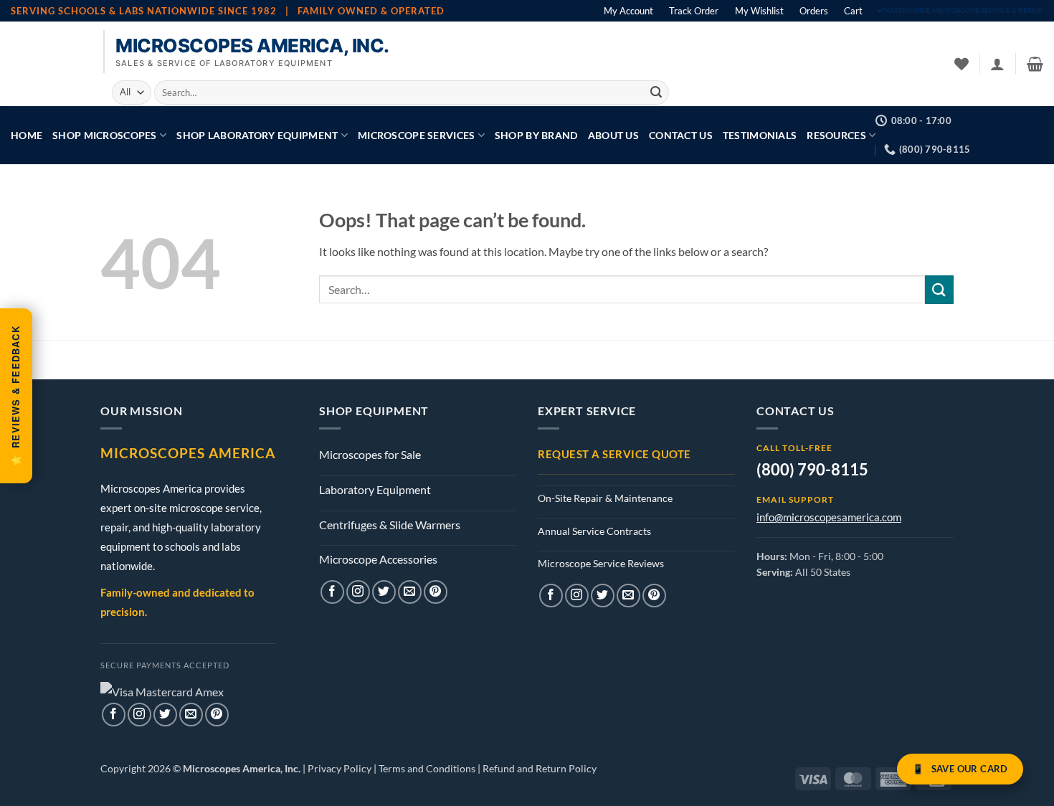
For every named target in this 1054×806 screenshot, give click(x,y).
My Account (628, 10)
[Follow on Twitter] (165, 714)
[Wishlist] (961, 64)
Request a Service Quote (614, 453)
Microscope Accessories (378, 559)
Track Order (693, 10)
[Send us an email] (191, 714)
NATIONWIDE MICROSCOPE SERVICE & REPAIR (963, 10)
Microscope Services (416, 135)
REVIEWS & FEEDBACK (15, 396)
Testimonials (760, 135)
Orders (813, 10)
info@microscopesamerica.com (828, 517)
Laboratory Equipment (375, 489)
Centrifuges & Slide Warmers (389, 524)
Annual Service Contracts (594, 531)
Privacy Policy (339, 768)
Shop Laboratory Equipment (257, 135)
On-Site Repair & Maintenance (605, 498)
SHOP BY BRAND (536, 135)
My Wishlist (759, 10)
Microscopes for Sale (370, 454)
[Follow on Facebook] (113, 714)
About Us (613, 135)
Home (26, 135)
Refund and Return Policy (540, 768)
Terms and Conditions (427, 768)
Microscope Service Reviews (601, 563)
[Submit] (656, 92)
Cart (853, 10)
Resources (836, 135)
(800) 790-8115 (812, 469)
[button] (997, 64)
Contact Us (681, 135)
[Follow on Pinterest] (217, 714)
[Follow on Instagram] (139, 714)
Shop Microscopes (104, 135)
